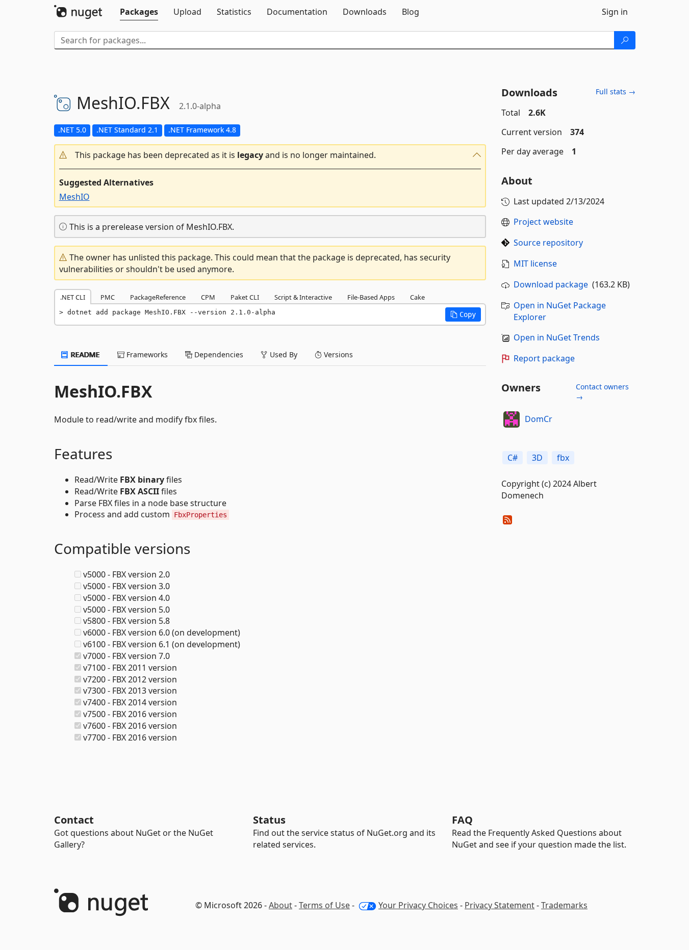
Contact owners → (602, 392)
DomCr (538, 419)
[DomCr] (511, 419)
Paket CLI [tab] (245, 297)
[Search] (624, 40)
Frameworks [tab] (146, 354)
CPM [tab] (208, 297)
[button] (270, 155)
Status (269, 820)
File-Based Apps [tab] (371, 297)
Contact (74, 820)
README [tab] (84, 354)
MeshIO (74, 196)
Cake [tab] (417, 297)
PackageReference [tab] (158, 297)
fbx (563, 457)
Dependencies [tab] (217, 354)
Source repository (548, 242)
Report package (544, 358)
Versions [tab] (337, 354)
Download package (551, 284)
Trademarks (564, 905)
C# (512, 457)
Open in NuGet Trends (557, 337)
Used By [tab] (282, 354)
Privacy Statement (499, 905)
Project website (543, 221)
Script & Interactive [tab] (303, 297)
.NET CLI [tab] (72, 297)
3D (537, 457)
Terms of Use (324, 905)
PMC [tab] (107, 297)
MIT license (535, 263)
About (280, 905)
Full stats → (615, 91)
